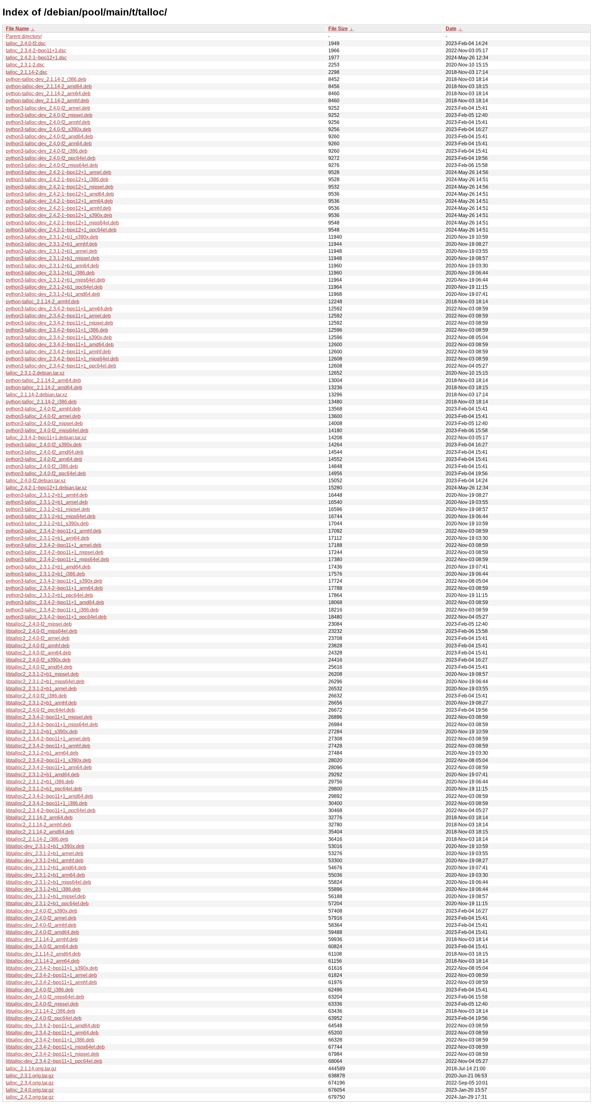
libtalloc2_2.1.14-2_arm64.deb (39, 817)
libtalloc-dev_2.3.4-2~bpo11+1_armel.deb (51, 975)
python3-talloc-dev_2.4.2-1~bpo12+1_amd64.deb (60, 194)
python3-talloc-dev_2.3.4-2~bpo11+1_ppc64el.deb (61, 366)
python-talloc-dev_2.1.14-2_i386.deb (46, 79)
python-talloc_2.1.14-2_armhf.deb (42, 301)
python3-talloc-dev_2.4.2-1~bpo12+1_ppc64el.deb (61, 229)
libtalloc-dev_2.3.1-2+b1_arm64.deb (45, 875)
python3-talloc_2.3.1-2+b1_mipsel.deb (48, 509)
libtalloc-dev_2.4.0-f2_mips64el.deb (45, 997)
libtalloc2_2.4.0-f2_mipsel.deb (39, 624)
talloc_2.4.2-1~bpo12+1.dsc (36, 57)
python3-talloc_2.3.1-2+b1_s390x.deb (47, 523)
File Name (17, 28)
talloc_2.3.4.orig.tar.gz (30, 1082)
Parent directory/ (24, 36)
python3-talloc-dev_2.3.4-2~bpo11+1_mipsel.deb (59, 323)
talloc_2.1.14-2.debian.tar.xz (36, 394)
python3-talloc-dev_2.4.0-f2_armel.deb (48, 108)
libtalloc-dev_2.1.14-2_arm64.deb (42, 961)
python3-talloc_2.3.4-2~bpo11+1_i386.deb (52, 609)
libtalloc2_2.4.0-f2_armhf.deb (37, 645)
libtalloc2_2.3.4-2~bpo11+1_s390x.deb (48, 760)
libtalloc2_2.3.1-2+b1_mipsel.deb (42, 674)
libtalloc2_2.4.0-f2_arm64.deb (38, 652)
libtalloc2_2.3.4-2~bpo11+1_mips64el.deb (52, 724)
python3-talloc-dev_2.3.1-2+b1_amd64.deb (53, 294)
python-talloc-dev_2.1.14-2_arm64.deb (48, 93)
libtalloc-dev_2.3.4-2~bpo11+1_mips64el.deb (55, 1047)
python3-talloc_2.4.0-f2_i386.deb (42, 466)
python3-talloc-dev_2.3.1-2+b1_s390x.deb (52, 237)
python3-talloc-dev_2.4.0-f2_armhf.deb (48, 122)
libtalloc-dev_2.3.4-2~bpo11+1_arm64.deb (52, 1032)
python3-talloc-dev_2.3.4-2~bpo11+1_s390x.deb (59, 337)
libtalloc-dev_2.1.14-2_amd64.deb (43, 954)
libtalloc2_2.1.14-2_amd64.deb (40, 831)
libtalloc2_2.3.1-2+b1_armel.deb (41, 688)
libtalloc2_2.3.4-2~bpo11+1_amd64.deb (49, 796)
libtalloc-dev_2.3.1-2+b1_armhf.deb (44, 860)
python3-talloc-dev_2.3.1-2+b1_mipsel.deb (52, 258)
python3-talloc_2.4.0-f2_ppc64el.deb (46, 473)
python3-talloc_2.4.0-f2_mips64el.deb (47, 430)
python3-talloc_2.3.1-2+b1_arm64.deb (47, 538)
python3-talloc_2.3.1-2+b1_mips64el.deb (50, 516)
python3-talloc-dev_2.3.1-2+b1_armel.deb (51, 251)
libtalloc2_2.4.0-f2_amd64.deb (39, 667)
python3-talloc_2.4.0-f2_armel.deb (43, 416)
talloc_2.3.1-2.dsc (25, 64)
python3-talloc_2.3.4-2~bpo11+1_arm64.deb (54, 588)
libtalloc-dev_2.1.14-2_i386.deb (40, 1011)
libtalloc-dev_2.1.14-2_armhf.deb (42, 939)
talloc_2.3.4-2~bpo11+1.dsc (36, 50)
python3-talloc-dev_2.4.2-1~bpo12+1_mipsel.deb (59, 187)
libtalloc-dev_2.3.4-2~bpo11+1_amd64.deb (53, 1025)
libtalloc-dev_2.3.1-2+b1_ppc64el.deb (47, 903)
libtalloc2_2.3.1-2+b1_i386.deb (40, 781)
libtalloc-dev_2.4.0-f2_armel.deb (41, 918)
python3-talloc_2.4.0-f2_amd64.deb (44, 452)
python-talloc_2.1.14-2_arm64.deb (43, 380)
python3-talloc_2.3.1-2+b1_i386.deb (45, 574)
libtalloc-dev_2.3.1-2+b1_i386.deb (43, 889)
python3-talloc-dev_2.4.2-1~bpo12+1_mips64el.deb (62, 222)
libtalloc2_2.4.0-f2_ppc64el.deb (40, 710)
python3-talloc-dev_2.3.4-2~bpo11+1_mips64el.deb (62, 358)
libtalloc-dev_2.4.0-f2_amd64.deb (42, 932)
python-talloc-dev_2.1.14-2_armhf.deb (47, 100)
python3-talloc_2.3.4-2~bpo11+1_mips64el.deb (57, 559)
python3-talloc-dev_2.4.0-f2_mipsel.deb (49, 115)
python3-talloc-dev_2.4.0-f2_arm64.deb (49, 143)
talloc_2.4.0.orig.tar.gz (30, 1090)
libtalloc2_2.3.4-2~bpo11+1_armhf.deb (48, 745)
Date (451, 28)
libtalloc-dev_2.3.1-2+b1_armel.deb (44, 853)
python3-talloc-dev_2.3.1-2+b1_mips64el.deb (55, 280)
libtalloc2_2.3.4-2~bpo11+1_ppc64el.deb (50, 810)
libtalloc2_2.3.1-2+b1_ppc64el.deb (44, 788)
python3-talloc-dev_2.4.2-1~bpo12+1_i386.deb (57, 179)
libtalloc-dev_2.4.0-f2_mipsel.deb (42, 1004)
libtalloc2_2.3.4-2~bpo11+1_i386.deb (46, 803)
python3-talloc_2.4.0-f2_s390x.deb (44, 444)
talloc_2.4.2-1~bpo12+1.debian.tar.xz (46, 487)
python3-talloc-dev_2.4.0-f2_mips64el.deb (52, 165)
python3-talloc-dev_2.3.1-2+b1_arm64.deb (52, 265)
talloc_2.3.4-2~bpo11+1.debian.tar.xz (46, 437)
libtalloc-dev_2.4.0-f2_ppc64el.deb (44, 1018)
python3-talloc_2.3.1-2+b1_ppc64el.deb (49, 595)
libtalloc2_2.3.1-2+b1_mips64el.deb (45, 681)
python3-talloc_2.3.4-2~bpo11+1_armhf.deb (53, 531)
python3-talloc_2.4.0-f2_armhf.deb (43, 408)
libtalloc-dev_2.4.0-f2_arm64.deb (42, 946)
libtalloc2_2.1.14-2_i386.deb (37, 839)
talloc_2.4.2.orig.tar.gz (30, 1097)
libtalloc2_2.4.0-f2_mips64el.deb (41, 631)
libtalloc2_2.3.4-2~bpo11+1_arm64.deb (49, 767)
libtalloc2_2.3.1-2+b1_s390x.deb (42, 731)
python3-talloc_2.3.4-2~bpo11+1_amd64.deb (55, 602)
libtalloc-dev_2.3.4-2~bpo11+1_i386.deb (50, 1039)
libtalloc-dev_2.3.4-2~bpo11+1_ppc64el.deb (54, 1061)
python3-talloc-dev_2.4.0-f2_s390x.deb (48, 129)
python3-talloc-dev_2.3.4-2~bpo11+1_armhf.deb (58, 351)
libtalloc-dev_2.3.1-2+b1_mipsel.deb (46, 896)
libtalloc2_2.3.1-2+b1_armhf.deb (41, 702)
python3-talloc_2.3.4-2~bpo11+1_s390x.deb (54, 581)
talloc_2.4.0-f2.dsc (26, 43)
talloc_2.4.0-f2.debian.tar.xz (36, 480)
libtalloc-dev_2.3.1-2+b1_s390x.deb (45, 846)
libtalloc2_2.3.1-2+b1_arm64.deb (42, 753)
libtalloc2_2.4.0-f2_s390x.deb (38, 660)
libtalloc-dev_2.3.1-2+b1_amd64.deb (46, 867)
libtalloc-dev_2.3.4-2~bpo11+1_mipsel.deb (52, 1054)
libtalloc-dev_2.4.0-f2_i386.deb (40, 989)
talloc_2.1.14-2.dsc (26, 72)
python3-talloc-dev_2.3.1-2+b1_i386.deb (50, 272)
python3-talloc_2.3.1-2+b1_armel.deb (47, 502)
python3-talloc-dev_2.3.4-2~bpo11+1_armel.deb (58, 315)
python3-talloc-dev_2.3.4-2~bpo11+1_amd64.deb (60, 344)
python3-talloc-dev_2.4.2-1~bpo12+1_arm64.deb (59, 201)
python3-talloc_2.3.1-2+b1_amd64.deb (48, 566)
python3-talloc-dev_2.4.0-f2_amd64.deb (49, 136)
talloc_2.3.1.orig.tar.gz (30, 1075)
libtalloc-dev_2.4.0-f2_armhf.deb (41, 925)
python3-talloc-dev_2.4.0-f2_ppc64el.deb (50, 158)
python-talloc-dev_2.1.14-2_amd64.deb (49, 86)
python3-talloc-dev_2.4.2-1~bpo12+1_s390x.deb (59, 215)
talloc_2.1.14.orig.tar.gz (31, 1068)
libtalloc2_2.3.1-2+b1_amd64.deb (42, 774)
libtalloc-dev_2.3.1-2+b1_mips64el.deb (48, 882)
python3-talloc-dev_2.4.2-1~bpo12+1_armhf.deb (58, 208)
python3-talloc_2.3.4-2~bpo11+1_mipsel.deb (54, 552)
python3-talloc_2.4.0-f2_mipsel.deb (44, 423)
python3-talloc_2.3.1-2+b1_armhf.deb (47, 495)
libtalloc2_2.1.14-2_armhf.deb (38, 824)
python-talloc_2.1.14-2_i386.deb (41, 401)
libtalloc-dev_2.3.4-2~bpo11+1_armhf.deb (51, 982)
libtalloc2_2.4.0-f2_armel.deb (37, 638)
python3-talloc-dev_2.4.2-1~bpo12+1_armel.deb (58, 172)
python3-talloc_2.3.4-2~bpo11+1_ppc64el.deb (56, 617)
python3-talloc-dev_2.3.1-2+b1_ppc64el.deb (54, 287)
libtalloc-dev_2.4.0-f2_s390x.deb (41, 911)
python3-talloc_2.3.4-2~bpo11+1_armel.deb (53, 545)
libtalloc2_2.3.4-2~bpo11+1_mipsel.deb (49, 717)
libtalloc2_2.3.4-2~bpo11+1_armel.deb (48, 738)
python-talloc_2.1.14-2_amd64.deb (44, 387)
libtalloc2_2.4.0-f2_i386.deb (36, 695)
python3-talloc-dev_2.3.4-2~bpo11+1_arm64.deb (59, 308)
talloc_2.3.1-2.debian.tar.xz (35, 373)
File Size (338, 28)
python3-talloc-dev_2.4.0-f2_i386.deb (46, 151)
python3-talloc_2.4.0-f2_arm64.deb (44, 459)
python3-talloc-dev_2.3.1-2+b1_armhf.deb (51, 244)
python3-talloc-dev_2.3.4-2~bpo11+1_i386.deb (57, 330)
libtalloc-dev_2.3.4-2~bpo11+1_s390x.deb (52, 968)
